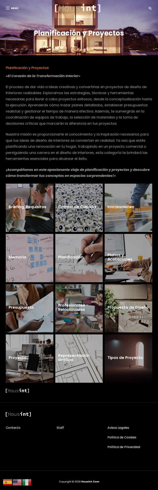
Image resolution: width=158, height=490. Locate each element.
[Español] (8, 482)
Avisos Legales (118, 427)
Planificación (70, 257)
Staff (60, 427)
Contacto (13, 427)
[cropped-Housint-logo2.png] (77, 8)
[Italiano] (27, 482)
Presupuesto (21, 307)
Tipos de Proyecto (125, 357)
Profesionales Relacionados (71, 307)
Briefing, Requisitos (27, 207)
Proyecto (17, 357)
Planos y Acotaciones (120, 257)
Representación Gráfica (74, 357)
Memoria (17, 257)
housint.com (90, 481)
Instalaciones (121, 207)
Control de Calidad (77, 207)
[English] (17, 482)
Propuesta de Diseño (128, 307)
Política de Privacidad (124, 447)
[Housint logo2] (18, 414)
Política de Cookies (122, 437)
